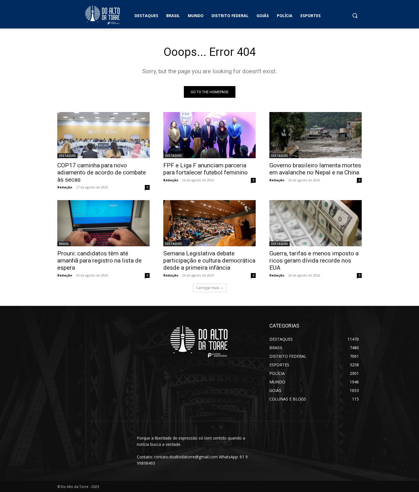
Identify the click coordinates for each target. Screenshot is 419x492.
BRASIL (64, 244)
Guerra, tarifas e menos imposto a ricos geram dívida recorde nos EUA (314, 260)
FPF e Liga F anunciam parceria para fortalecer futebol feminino (205, 169)
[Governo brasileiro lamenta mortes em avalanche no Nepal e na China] (315, 135)
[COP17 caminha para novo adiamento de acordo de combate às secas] (103, 135)
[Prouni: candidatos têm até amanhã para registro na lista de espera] (103, 223)
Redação (64, 187)
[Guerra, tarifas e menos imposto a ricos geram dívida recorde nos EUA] (315, 223)
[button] (355, 15)
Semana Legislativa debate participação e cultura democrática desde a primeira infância (209, 260)
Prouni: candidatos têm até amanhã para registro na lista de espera (99, 260)
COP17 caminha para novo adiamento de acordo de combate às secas (101, 172)
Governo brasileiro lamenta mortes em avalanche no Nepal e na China (315, 169)
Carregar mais (207, 287)
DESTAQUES (67, 156)
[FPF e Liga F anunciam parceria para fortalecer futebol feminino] (209, 135)
